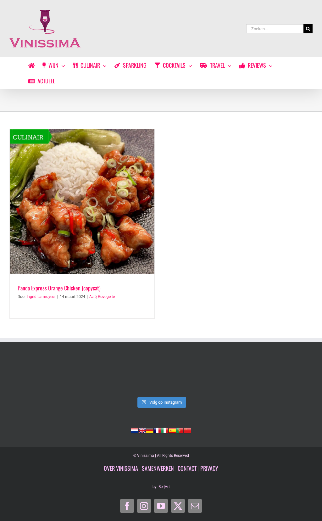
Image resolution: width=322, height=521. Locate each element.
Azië (93, 296)
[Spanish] (172, 429)
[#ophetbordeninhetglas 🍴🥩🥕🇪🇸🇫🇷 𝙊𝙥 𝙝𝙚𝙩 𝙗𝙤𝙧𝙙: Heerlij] (222, 375)
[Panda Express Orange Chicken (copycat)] (82, 201)
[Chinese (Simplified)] (187, 429)
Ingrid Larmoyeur (41, 296)
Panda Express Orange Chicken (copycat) (59, 288)
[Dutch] (134, 429)
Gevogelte (106, 296)
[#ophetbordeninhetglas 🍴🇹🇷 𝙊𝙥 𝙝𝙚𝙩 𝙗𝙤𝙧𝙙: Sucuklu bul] (100, 375)
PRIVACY (209, 468)
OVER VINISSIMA (121, 468)
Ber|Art (164, 487)
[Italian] (165, 429)
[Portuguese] (180, 429)
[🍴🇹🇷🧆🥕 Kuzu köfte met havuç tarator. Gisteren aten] (38, 375)
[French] (157, 429)
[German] (149, 429)
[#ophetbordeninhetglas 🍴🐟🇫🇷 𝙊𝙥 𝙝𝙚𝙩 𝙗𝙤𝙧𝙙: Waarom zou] (161, 375)
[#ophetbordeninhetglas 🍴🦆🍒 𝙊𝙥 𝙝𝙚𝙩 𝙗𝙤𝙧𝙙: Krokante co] (283, 375)
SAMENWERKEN (158, 468)
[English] (142, 429)
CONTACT (187, 468)
